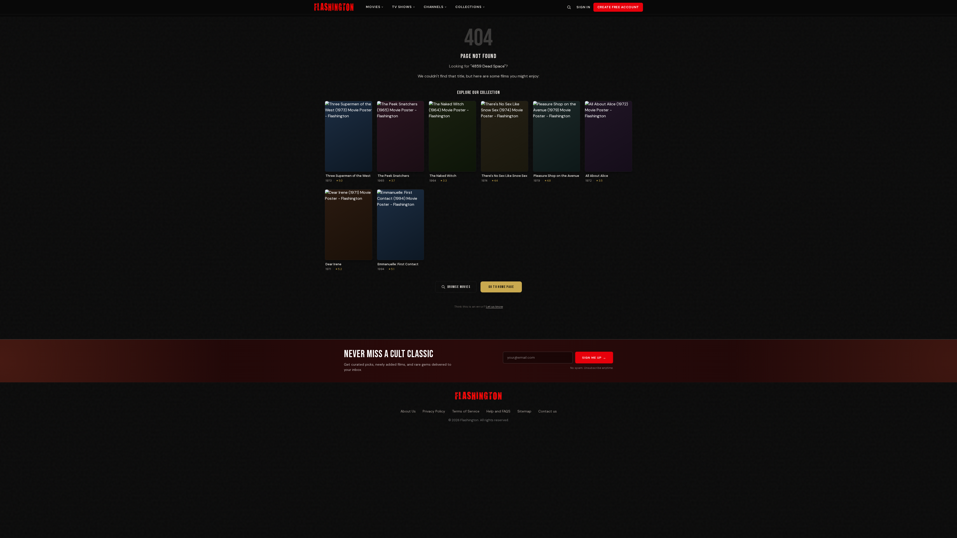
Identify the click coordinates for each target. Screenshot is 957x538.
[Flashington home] (478, 396)
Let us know (494, 307)
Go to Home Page (501, 287)
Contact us (547, 411)
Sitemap (524, 411)
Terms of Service (465, 411)
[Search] (568, 7)
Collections (468, 7)
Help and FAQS (498, 411)
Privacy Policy (434, 411)
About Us (408, 411)
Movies (373, 7)
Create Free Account (618, 7)
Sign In (583, 7)
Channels (433, 7)
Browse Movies (458, 287)
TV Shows (401, 7)
